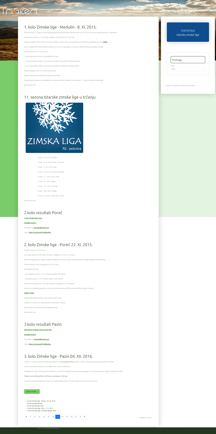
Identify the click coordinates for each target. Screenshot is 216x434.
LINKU (105, 42)
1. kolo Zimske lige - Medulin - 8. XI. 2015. (60, 27)
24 (44, 417)
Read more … (32, 392)
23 (39, 417)
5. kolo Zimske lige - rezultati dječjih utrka (41, 411)
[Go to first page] (26, 417)
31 (76, 417)
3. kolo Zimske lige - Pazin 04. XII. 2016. (58, 356)
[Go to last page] (84, 417)
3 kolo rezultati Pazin (43, 324)
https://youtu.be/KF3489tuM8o (40, 232)
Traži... (173, 66)
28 (62, 417)
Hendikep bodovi (30, 223)
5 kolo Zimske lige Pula (35, 406)
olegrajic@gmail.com (41, 228)
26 (53, 417)
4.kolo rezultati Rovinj (34, 403)
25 (48, 417)
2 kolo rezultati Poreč (43, 212)
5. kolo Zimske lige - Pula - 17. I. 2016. (40, 408)
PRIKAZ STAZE (29, 293)
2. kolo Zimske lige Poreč (33, 218)
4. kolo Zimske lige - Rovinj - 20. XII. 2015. (41, 401)
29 (67, 417)
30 (71, 417)
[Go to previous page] (30, 417)
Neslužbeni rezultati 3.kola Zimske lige (38, 330)
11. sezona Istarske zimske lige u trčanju (60, 97)
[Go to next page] (80, 417)
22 (35, 417)
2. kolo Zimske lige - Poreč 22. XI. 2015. (58, 244)
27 (58, 417)
